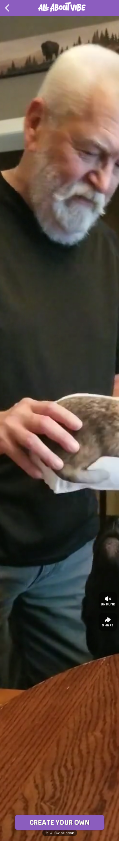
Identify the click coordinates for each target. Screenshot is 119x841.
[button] (59, 428)
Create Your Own (59, 822)
